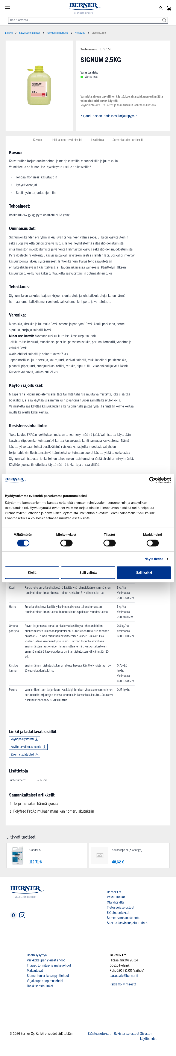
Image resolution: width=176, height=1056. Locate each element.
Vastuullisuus (116, 897)
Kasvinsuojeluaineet (29, 32)
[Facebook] (13, 915)
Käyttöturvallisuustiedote (26, 747)
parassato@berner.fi (124, 976)
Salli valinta (88, 572)
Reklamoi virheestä (123, 984)
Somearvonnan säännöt (123, 918)
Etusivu (9, 32)
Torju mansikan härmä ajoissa (35, 803)
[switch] (66, 543)
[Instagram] (22, 915)
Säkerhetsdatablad (22, 754)
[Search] (164, 17)
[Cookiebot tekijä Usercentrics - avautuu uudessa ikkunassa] (152, 480)
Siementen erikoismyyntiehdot (48, 976)
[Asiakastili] (161, 8)
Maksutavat (35, 971)
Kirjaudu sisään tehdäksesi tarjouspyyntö (108, 116)
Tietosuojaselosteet (120, 907)
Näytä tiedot (153, 559)
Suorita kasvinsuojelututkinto (127, 923)
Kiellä (32, 572)
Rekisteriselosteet (126, 1034)
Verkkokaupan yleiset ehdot (46, 960)
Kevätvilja (80, 32)
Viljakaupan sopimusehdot (45, 981)
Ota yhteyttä (115, 902)
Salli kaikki (144, 572)
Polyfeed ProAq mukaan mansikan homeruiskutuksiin (53, 811)
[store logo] (83, 8)
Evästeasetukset (118, 913)
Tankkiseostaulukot (40, 986)
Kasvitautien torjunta (57, 32)
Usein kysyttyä (37, 955)
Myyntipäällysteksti (22, 739)
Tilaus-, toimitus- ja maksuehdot (49, 965)
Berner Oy (114, 892)
